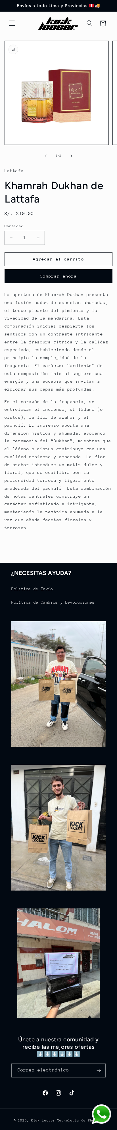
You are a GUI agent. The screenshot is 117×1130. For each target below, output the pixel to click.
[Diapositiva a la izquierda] (45, 156)
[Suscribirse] (98, 1070)
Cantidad (14, 226)
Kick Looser (43, 1120)
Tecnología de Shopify (80, 1120)
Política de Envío (32, 589)
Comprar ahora (58, 276)
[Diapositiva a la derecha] (71, 156)
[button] (11, 23)
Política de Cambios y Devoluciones (53, 602)
